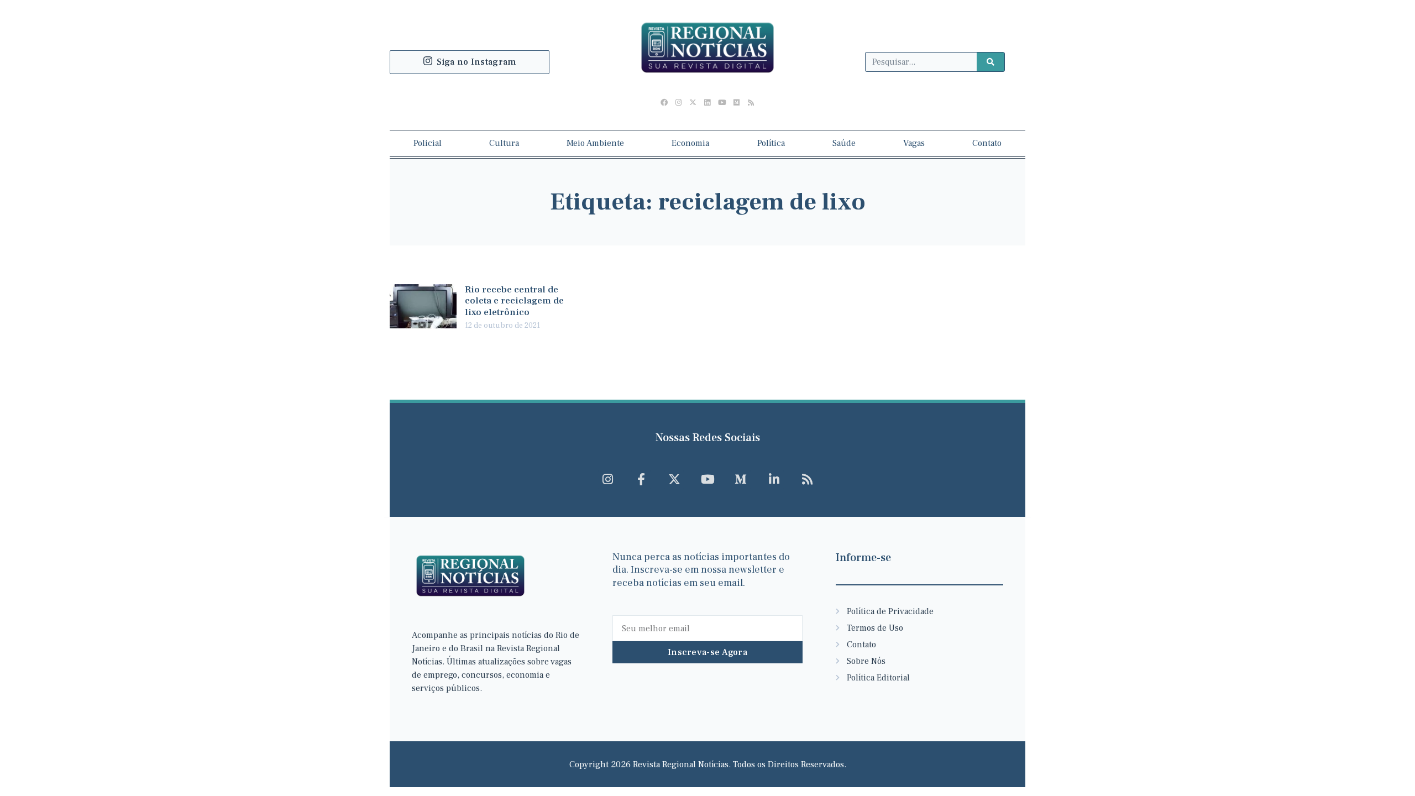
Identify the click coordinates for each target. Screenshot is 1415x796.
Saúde (844, 143)
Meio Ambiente (595, 143)
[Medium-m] (741, 479)
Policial (427, 143)
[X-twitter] (693, 103)
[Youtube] (722, 103)
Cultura (504, 143)
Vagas (914, 143)
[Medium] (736, 103)
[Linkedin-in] (774, 479)
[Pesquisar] (990, 62)
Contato (987, 143)
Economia (690, 143)
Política (771, 143)
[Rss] (751, 103)
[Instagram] (679, 103)
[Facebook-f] (641, 479)
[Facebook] (664, 103)
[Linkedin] (707, 103)
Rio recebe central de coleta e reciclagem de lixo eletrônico (514, 301)
